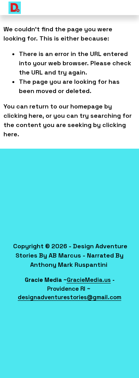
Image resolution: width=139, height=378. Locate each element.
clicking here (22, 116)
